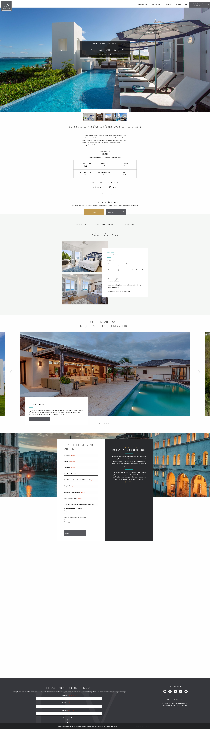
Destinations (142, 4)
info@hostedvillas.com (129, 482)
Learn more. (114, 726)
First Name (69, 703)
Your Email (69, 695)
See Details (35, 419)
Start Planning (198, 4)
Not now (68, 522)
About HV (168, 4)
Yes (66, 511)
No (66, 513)
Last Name (69, 710)
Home (95, 43)
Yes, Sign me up (69, 520)
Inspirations (156, 4)
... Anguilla (102, 43)
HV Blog (178, 4)
